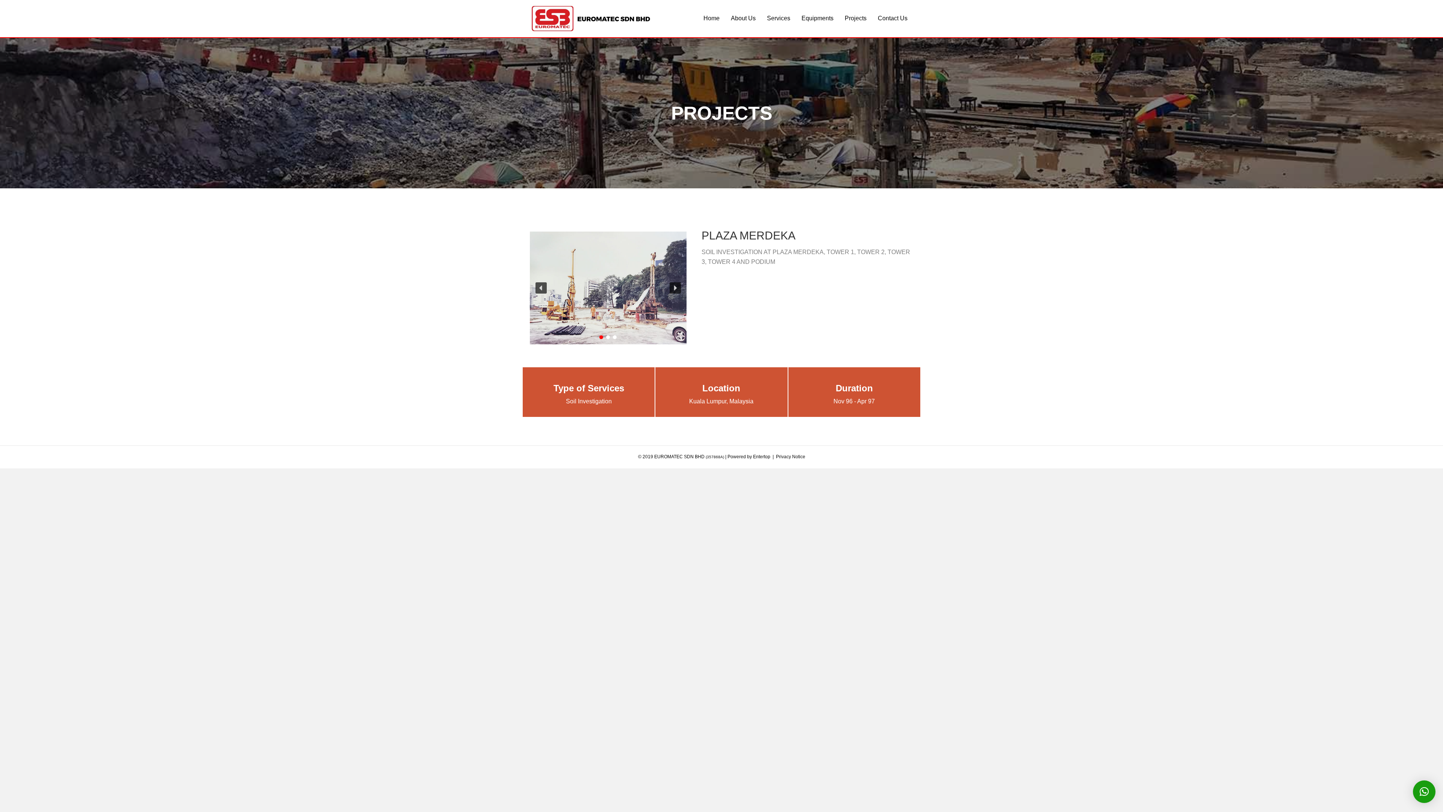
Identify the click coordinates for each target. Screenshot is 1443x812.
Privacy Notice (790, 456)
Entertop (761, 456)
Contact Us (893, 18)
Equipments (817, 18)
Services (778, 18)
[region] (608, 288)
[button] (608, 288)
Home (711, 18)
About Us (743, 18)
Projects (856, 18)
